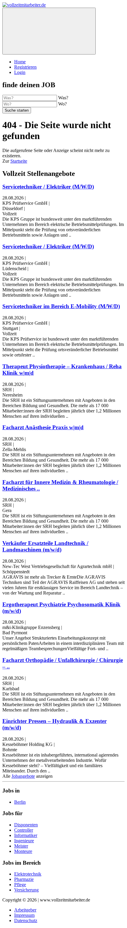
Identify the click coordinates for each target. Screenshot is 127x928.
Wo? (62, 103)
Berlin (20, 802)
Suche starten (17, 110)
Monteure (23, 851)
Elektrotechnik (27, 873)
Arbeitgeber (25, 909)
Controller (23, 830)
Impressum (24, 915)
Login (19, 72)
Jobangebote (23, 776)
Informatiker (25, 835)
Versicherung (26, 889)
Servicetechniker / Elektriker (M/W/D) (48, 187)
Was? (63, 97)
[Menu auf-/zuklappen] (49, 31)
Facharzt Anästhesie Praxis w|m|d (43, 427)
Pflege (20, 884)
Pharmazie (24, 879)
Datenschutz (25, 920)
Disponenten (26, 824)
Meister (21, 845)
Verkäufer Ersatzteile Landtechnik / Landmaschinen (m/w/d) (45, 546)
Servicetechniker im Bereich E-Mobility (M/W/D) (61, 306)
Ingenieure (24, 840)
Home (20, 61)
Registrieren (25, 67)
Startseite (18, 161)
